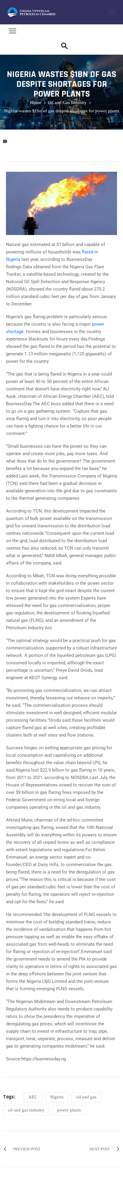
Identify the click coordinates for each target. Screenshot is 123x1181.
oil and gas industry (26, 1110)
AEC (32, 1097)
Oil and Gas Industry (67, 102)
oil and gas (86, 1097)
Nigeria (57, 1097)
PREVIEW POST (26, 1149)
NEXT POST (100, 1149)
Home (35, 102)
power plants (69, 1110)
